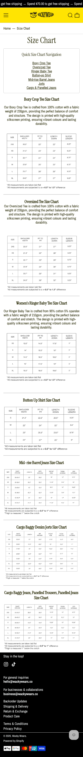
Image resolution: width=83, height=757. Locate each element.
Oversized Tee (42, 67)
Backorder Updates (15, 701)
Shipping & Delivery (15, 706)
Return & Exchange (15, 711)
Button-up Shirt (41, 75)
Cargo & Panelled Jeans (41, 87)
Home (7, 28)
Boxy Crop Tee (41, 63)
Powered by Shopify (13, 741)
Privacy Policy (12, 728)
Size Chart (23, 28)
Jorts (42, 83)
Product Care (11, 716)
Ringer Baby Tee (41, 71)
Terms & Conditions (15, 723)
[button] (70, 15)
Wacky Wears (19, 736)
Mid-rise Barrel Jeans (41, 79)
